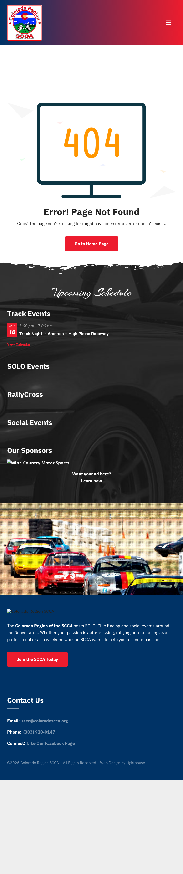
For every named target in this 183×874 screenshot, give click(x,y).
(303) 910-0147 (39, 732)
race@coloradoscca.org (45, 721)
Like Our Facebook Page (51, 743)
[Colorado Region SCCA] (24, 7)
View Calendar (18, 344)
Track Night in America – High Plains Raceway (64, 333)
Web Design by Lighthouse (122, 762)
